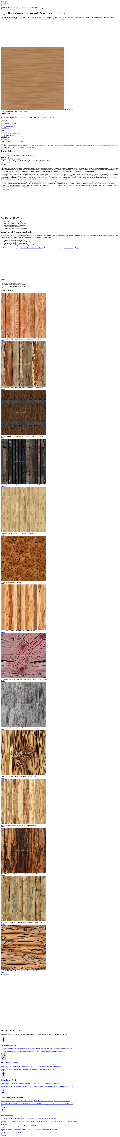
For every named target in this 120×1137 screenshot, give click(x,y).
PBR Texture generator (13, 1129)
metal (77, 248)
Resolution (4, 120)
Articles (16, 7)
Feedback (3, 1135)
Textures (7, 9)
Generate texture (28, 7)
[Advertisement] (60, 33)
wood (66, 248)
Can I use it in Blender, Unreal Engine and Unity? (16, 286)
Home (2, 9)
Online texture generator (42, 1129)
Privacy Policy (9, 1132)
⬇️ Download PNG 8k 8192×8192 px (7, 136)
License (3, 1132)
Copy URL (4, 149)
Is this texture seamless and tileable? (12, 283)
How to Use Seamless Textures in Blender (31, 248)
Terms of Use (17, 1132)
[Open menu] (2, 5)
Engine (3, 130)
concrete (70, 248)
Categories (4, 7)
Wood (12, 9)
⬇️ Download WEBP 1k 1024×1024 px (8, 127)
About (35, 7)
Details (3, 340)
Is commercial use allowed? (9, 288)
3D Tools (20, 7)
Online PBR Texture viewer (28, 1129)
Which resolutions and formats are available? (14, 284)
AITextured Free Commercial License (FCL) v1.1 (49, 17)
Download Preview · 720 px (9, 139)
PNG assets (10, 7)
